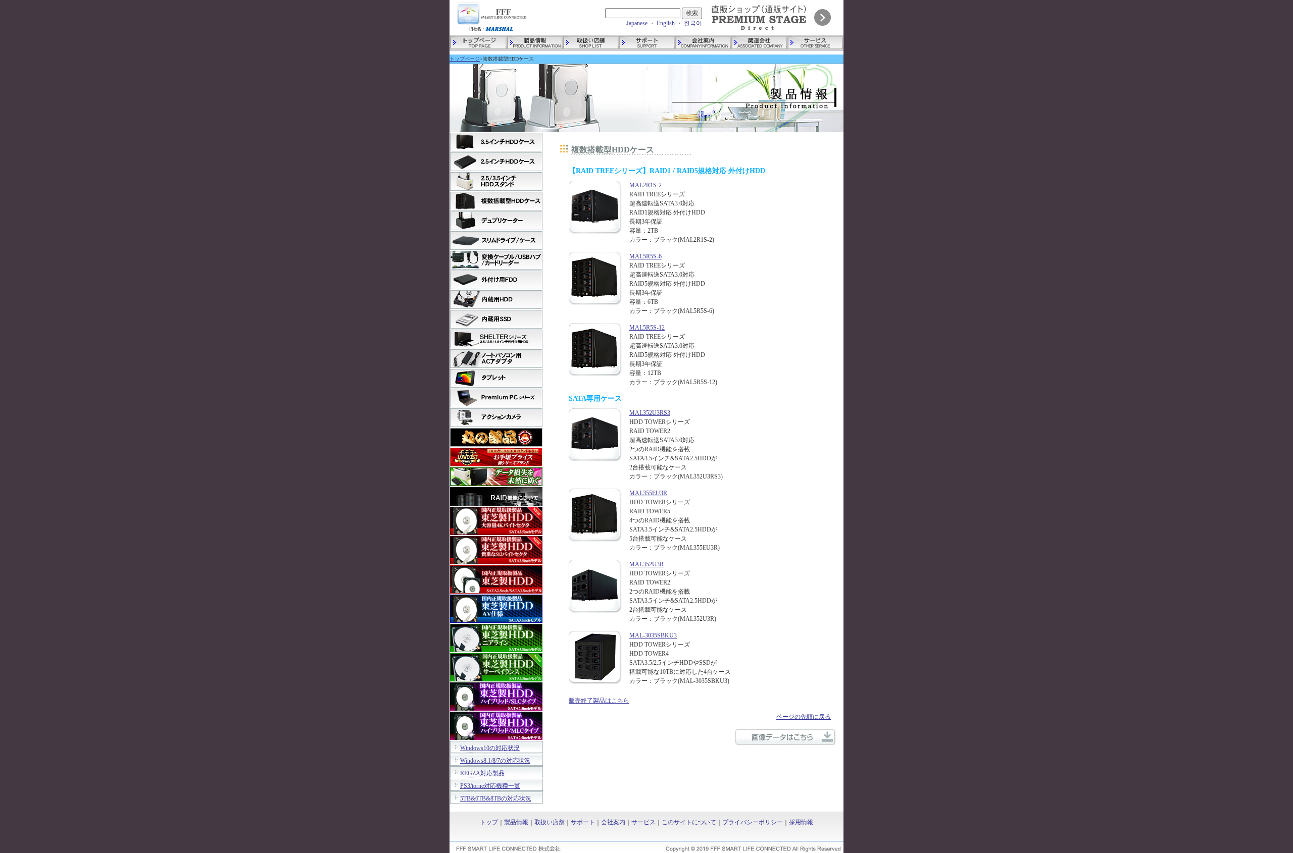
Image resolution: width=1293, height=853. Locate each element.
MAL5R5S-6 (645, 256)
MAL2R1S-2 (645, 185)
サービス (643, 822)
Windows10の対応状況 (490, 748)
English (666, 23)
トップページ (465, 59)
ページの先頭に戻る (803, 716)
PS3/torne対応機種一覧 (490, 785)
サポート (583, 822)
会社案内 (613, 822)
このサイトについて (689, 822)
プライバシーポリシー (752, 822)
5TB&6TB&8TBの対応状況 (495, 798)
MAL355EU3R (648, 493)
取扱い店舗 (549, 822)
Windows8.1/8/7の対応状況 (495, 760)
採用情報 (801, 822)
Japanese (637, 23)
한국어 (693, 23)
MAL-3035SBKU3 (653, 635)
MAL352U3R (646, 564)
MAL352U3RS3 (649, 412)
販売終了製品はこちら (599, 700)
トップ (489, 822)
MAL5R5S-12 (647, 327)
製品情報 (516, 822)
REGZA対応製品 (482, 773)
